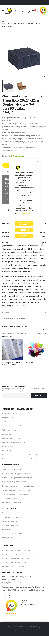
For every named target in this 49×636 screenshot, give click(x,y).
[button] (44, 77)
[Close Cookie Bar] (37, 161)
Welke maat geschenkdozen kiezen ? (17, 490)
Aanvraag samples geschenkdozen (16, 550)
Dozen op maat (8, 446)
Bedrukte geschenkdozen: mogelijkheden (18, 486)
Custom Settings (24, 223)
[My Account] (22, 11)
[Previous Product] (41, 96)
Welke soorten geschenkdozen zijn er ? (17, 478)
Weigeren (24, 230)
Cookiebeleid (25, 213)
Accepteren (24, 236)
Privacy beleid (7, 538)
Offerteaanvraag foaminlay (13, 566)
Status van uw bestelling (11, 521)
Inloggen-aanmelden (10, 513)
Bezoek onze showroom (11, 502)
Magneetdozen (8, 417)
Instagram (10, 595)
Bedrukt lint (6, 450)
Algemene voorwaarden (12, 533)
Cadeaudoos (7, 422)
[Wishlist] (28, 11)
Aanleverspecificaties (10, 525)
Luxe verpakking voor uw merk (14, 482)
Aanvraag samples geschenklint (14, 562)
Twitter (5, 595)
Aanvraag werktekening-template (15, 558)
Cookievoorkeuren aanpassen (14, 542)
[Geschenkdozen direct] (9, 11)
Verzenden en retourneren (12, 517)
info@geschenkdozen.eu (12, 583)
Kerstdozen (6, 434)
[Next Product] (45, 96)
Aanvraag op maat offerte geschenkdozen (19, 554)
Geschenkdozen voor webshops (15, 494)
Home (3, 20)
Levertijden (6, 529)
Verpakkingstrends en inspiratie (14, 498)
